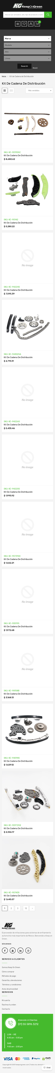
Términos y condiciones (11, 985)
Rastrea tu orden (9, 1005)
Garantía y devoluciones (12, 980)
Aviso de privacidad (10, 989)
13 (26, 908)
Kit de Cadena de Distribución (18, 155)
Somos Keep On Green (11, 967)
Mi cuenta (6, 1000)
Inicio (4, 76)
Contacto (6, 1009)
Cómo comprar (8, 972)
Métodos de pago (9, 976)
